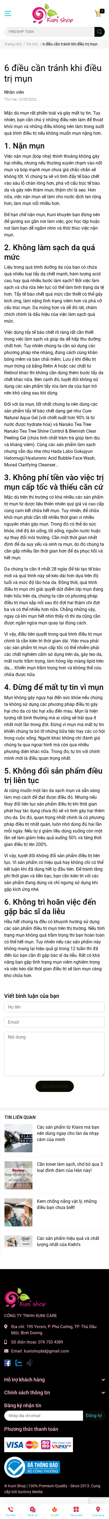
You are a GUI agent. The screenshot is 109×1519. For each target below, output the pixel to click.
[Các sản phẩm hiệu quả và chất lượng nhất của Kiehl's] (18, 1241)
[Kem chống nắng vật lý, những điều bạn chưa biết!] (18, 1212)
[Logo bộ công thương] (32, 1467)
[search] (99, 32)
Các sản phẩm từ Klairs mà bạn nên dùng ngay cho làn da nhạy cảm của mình (68, 1133)
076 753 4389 (50, 1342)
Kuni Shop (17, 1486)
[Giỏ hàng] (97, 13)
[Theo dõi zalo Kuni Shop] (18, 1362)
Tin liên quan (19, 1117)
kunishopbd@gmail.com (46, 1351)
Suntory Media (30, 1492)
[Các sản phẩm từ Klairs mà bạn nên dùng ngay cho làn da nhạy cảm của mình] (18, 1138)
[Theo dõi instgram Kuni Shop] (30, 1362)
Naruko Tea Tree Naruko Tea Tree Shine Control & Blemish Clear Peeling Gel (50, 431)
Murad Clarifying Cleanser (29, 464)
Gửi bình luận (54, 1086)
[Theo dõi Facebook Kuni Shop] (7, 1362)
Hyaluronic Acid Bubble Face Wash (60, 458)
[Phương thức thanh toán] (38, 1444)
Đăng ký (94, 1415)
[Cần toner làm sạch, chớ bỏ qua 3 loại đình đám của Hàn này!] (18, 1175)
